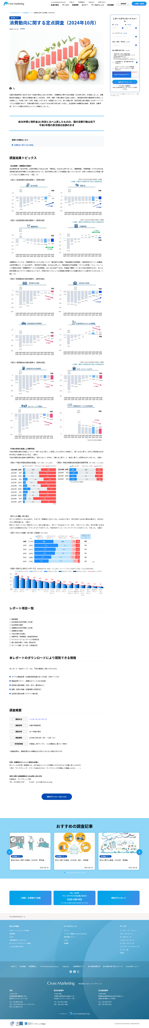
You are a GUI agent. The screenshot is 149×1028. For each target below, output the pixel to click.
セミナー (85, 5)
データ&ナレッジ (97, 5)
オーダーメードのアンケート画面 (20, 943)
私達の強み (55, 5)
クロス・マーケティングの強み (19, 930)
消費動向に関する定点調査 (23, 145)
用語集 (66, 943)
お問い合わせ (101, 2)
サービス (65, 5)
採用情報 (80, 2)
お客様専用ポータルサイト (17, 940)
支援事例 (75, 5)
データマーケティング (127, 943)
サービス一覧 (124, 950)
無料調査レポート (27, 12)
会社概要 (110, 5)
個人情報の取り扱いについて (113, 966)
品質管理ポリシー (79, 966)
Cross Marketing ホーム (15, 12)
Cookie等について (132, 966)
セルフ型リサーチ (125, 937)
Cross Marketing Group (57, 2)
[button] (10, 852)
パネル (11, 937)
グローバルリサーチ (126, 934)
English (91, 2)
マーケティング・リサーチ (128, 930)
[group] (30, 851)
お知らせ (71, 2)
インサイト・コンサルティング (130, 946)
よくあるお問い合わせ (16, 946)
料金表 (122, 953)
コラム (66, 940)
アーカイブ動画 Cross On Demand (75, 934)
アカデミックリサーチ (127, 940)
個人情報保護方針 (94, 966)
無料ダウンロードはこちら (56, 796)
